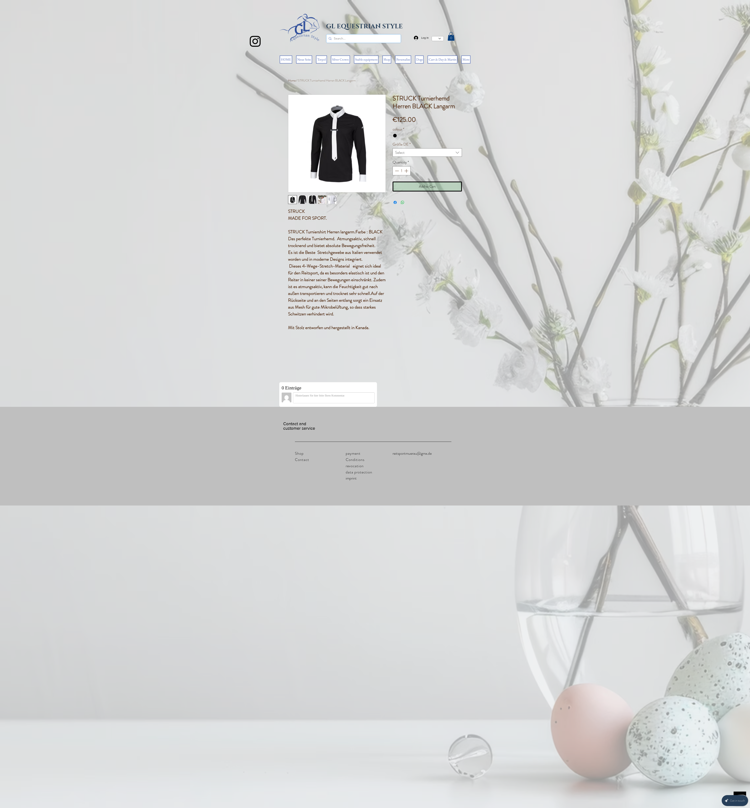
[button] (451, 36)
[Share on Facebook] (395, 202)
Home (292, 80)
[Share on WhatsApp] (402, 202)
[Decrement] (396, 170)
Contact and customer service (299, 425)
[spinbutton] (401, 170)
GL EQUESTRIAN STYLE (364, 26)
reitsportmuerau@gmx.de (412, 453)
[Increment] (406, 170)
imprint (351, 478)
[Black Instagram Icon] (255, 41)
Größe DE (402, 144)
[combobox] (427, 152)
